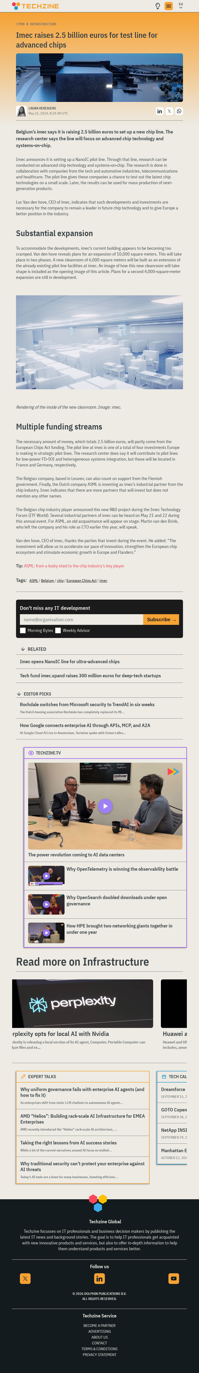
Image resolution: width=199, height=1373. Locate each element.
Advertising (99, 1331)
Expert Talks (42, 1076)
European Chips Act (81, 580)
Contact (99, 1342)
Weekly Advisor (76, 630)
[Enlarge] (176, 308)
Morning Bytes (40, 630)
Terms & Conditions (99, 1348)
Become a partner (99, 1325)
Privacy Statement (99, 1354)
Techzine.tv (48, 753)
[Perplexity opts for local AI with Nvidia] (78, 1003)
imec (103, 580)
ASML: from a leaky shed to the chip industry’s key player (74, 566)
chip (60, 580)
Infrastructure (43, 24)
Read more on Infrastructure (82, 961)
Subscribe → (162, 619)
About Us (99, 1337)
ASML (33, 580)
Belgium (47, 580)
